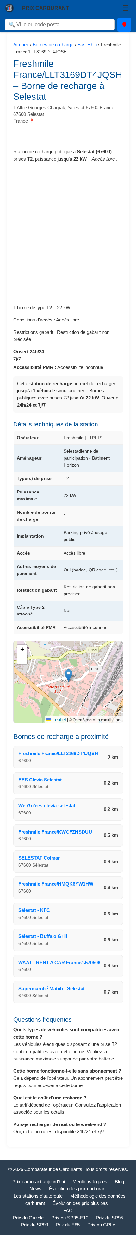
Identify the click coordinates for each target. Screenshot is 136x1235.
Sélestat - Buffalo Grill (42, 936)
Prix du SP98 (34, 1224)
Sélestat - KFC (34, 910)
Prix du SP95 (109, 1217)
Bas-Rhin (87, 44)
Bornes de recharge (53, 44)
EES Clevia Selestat (40, 779)
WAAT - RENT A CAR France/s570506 (59, 962)
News (35, 1188)
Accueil (20, 44)
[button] (68, 675)
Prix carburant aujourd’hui (38, 1181)
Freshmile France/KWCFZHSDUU (55, 832)
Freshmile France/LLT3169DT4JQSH (58, 753)
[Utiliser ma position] (124, 25)
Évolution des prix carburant (78, 1188)
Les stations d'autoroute (38, 1196)
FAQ (68, 1210)
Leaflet (58, 719)
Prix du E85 (68, 1224)
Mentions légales (89, 1181)
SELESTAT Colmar (39, 858)
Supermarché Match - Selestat (51, 988)
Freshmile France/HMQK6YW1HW (55, 884)
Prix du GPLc (101, 1224)
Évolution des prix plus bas (80, 1203)
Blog (119, 1181)
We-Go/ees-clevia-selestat (46, 805)
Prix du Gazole (28, 1217)
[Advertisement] (68, 236)
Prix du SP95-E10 (69, 1217)
